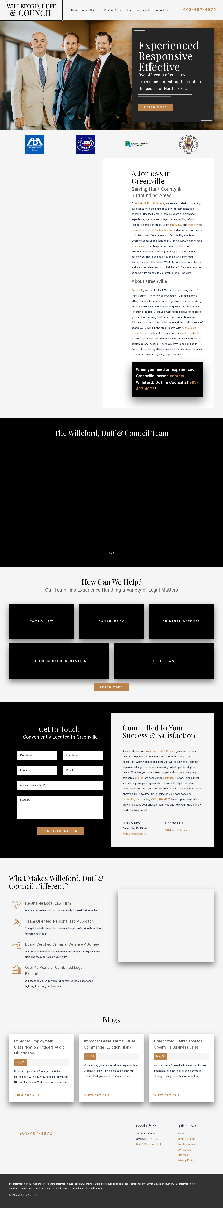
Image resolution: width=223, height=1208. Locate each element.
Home (74, 10)
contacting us (131, 799)
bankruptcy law (164, 230)
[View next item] (119, 553)
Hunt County (187, 333)
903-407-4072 (199, 10)
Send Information (60, 831)
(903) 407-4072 (160, 799)
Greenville (137, 290)
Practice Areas (113, 10)
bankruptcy (169, 778)
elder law (193, 225)
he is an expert (140, 246)
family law (176, 225)
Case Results (143, 10)
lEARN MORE (111, 687)
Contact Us (161, 10)
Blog (128, 10)
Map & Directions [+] (135, 834)
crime (180, 772)
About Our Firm (91, 10)
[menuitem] (74, 10)
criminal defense (141, 230)
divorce (138, 778)
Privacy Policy (186, 1160)
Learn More (155, 107)
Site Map (183, 1155)
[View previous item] (104, 553)
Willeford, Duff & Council (149, 203)
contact (177, 376)
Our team (179, 246)
